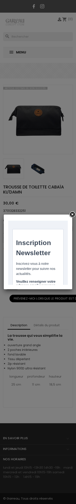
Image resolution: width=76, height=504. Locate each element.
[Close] (72, 214)
